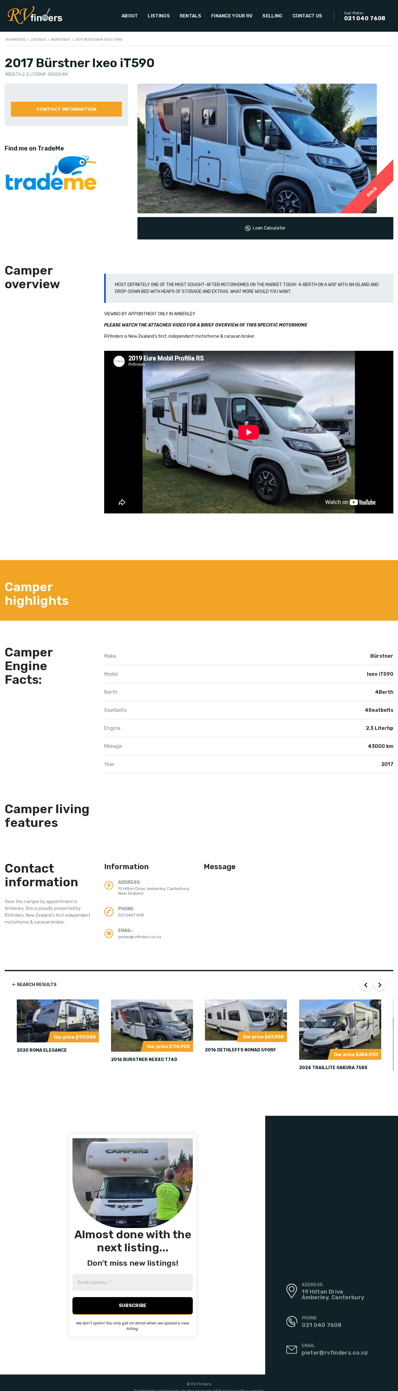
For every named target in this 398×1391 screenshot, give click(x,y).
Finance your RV (232, 16)
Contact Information (66, 109)
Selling (272, 16)
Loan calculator (269, 228)
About (130, 16)
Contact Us (307, 16)
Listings (158, 16)
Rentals (190, 16)
